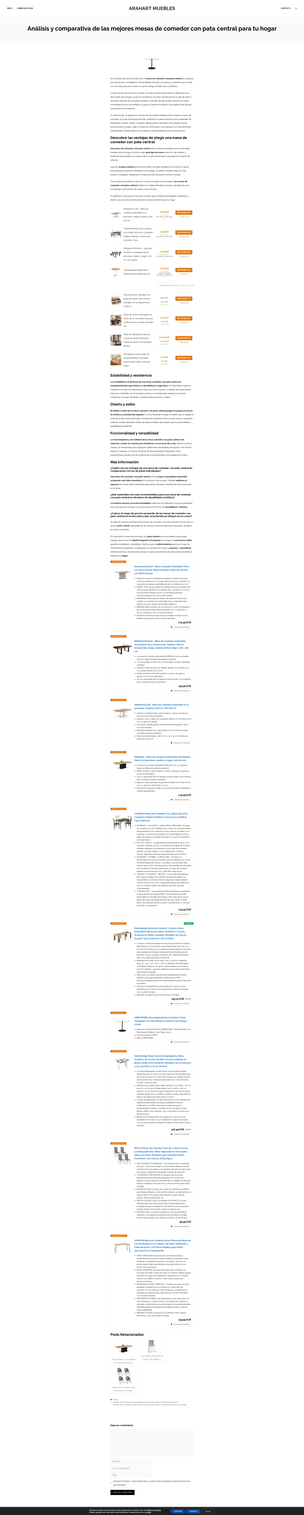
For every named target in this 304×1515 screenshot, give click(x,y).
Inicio (9, 8)
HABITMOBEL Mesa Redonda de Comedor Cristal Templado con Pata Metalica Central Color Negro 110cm (160, 1021)
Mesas (116, 1400)
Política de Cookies (153, 1510)
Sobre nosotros (25, 8)
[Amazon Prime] (188, 999)
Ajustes (208, 1511)
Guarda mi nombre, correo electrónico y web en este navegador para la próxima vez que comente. (151, 1483)
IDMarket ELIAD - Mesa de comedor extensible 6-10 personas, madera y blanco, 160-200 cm (161, 706)
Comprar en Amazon (181, 627)
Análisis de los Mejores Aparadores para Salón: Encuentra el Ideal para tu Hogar (145, 1402)
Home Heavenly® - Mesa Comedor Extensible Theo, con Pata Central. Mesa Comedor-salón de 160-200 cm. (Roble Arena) (161, 570)
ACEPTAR (178, 1511)
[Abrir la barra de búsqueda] (296, 8)
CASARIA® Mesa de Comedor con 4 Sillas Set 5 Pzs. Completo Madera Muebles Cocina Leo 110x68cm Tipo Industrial (161, 817)
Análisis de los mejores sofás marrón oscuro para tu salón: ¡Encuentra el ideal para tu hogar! (150, 1405)
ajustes (148, 1512)
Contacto (285, 8)
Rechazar (193, 1511)
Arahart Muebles (152, 8)
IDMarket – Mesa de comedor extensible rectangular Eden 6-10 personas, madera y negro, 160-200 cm (162, 759)
